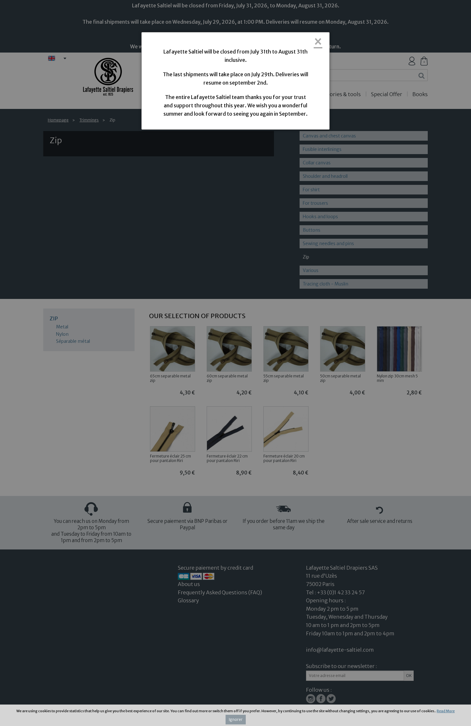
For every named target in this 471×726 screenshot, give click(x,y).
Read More (446, 711)
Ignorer (236, 719)
